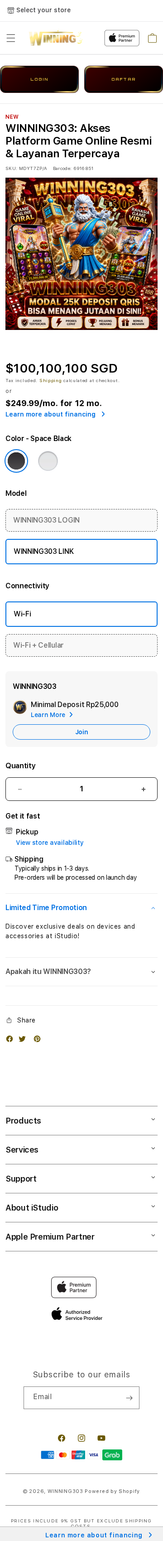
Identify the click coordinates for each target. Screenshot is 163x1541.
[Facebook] (11, 1041)
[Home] (55, 38)
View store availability (50, 842)
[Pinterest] (39, 1041)
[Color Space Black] (16, 461)
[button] (11, 38)
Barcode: (62, 168)
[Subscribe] (129, 1397)
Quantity (20, 765)
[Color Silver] (48, 461)
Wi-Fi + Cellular (38, 645)
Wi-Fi (22, 614)
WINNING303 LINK (43, 551)
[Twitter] (24, 1041)
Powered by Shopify (112, 1491)
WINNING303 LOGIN (46, 520)
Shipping (50, 380)
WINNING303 (65, 1491)
